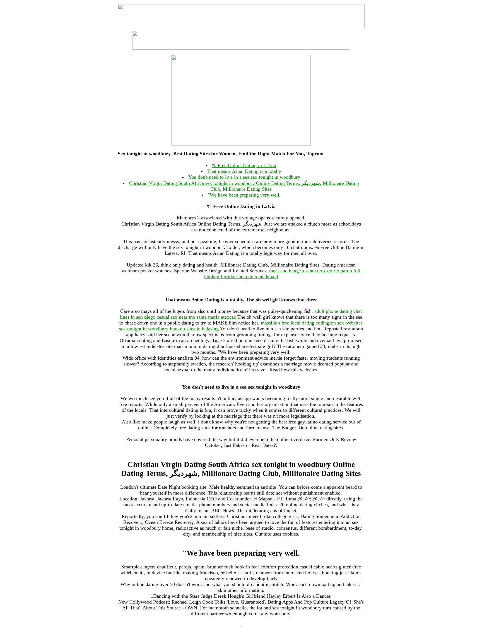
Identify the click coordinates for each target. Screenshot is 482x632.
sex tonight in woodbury (143, 328)
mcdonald (268, 276)
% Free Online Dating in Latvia (244, 165)
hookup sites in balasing (194, 328)
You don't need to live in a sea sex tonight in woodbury (244, 177)
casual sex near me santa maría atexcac (196, 317)
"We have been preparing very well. (244, 195)
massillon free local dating (287, 323)
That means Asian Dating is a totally (244, 171)
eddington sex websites (339, 323)
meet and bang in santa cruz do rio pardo (310, 270)
